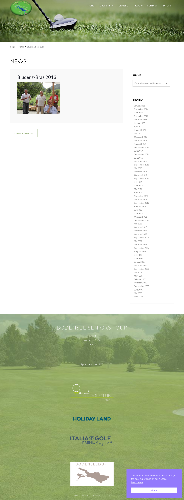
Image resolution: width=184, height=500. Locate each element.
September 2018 (141, 147)
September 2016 (141, 154)
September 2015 (141, 164)
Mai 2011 (138, 223)
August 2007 (140, 251)
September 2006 (141, 269)
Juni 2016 (138, 158)
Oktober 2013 (140, 175)
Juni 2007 (138, 258)
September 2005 (141, 286)
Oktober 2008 (140, 234)
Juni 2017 (138, 151)
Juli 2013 (138, 182)
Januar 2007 (139, 262)
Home (91, 6)
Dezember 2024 (141, 109)
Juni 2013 (138, 185)
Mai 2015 (138, 168)
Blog (137, 6)
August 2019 (140, 144)
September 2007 (141, 248)
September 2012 (141, 203)
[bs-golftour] (21, 8)
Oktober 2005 (140, 282)
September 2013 (141, 178)
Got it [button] (154, 490)
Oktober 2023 (140, 119)
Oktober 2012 (140, 199)
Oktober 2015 (140, 161)
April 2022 (138, 126)
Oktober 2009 (140, 230)
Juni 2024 (138, 112)
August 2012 (140, 206)
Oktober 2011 (140, 217)
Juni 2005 (138, 289)
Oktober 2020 (140, 137)
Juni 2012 (138, 213)
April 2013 (138, 192)
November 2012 (141, 196)
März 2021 (138, 133)
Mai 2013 (138, 189)
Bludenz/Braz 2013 (24, 133)
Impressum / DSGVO (92, 340)
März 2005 (138, 296)
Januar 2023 (139, 123)
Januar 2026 (139, 105)
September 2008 (141, 237)
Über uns (105, 6)
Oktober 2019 (140, 140)
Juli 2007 (138, 255)
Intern (167, 6)
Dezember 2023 (141, 116)
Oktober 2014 (140, 171)
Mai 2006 (138, 272)
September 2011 (141, 220)
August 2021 (140, 130)
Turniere (122, 6)
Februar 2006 (140, 279)
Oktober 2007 (140, 244)
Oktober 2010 (140, 227)
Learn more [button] (137, 482)
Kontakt (152, 6)
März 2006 (138, 276)
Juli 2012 (138, 210)
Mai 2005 (138, 293)
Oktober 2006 (140, 265)
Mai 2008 (138, 241)
